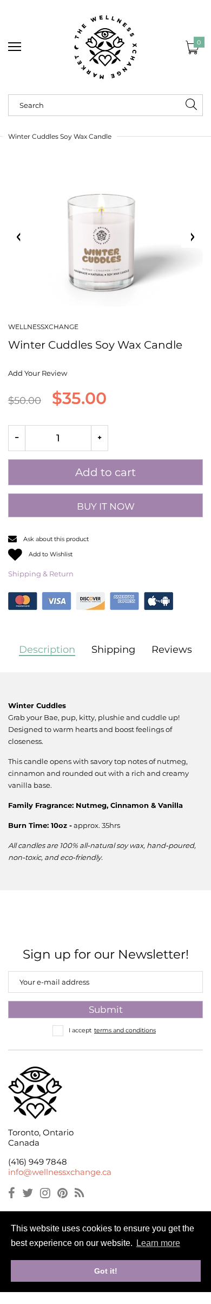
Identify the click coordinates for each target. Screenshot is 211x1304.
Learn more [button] (158, 1243)
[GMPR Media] (105, 47)
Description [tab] (47, 650)
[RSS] (79, 1194)
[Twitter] (27, 1194)
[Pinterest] (62, 1194)
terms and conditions (125, 1030)
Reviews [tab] (171, 650)
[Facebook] (11, 1194)
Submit (106, 1009)
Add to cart (105, 472)
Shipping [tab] (113, 650)
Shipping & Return (41, 573)
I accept (112, 1030)
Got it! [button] (105, 1271)
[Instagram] (45, 1194)
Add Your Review (37, 373)
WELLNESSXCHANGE (43, 327)
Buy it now (106, 506)
